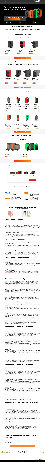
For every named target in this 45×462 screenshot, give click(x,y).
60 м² (29, 211)
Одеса (17, 413)
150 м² (30, 213)
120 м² (27, 213)
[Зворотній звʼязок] (41, 459)
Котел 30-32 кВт (10, 215)
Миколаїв (15, 413)
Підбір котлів (32, 3)
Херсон (34, 413)
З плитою (15, 3)
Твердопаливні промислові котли (9, 272)
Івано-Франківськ (35, 412)
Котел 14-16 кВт (10, 212)
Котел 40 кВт (10, 216)
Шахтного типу (27, 3)
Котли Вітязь (6, 314)
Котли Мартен (7, 295)
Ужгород (29, 413)
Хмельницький (37, 413)
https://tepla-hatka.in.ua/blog (26, 440)
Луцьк (10, 413)
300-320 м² (28, 216)
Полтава (20, 413)
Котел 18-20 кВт (10, 213)
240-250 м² (28, 215)
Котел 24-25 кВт (10, 214)
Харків (32, 413)
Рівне (22, 413)
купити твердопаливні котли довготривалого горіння (22, 241)
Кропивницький (7, 413)
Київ (39, 412)
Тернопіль (26, 413)
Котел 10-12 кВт (10, 211)
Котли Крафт (6, 308)
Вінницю (23, 412)
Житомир (28, 412)
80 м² (27, 212)
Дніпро (25, 412)
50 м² (27, 211)
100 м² (29, 212)
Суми (24, 413)
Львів (12, 413)
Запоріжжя (31, 412)
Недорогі (12, 3)
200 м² (27, 214)
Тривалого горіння (21, 3)
